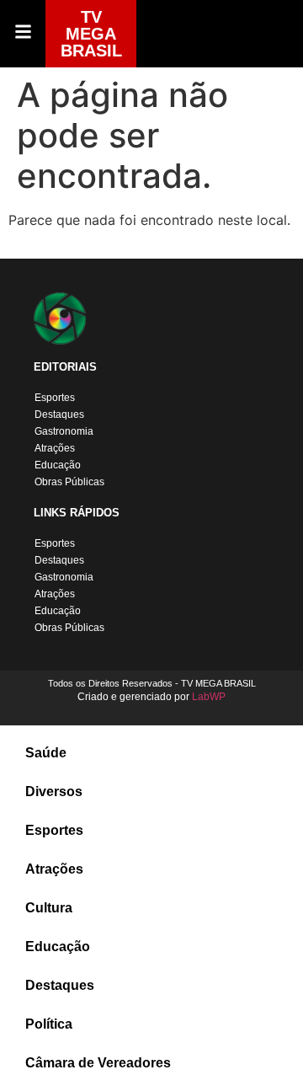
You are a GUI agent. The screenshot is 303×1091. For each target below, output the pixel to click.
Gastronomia (64, 431)
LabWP (209, 697)
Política (48, 1024)
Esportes (55, 398)
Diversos (53, 791)
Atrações (55, 448)
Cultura (48, 908)
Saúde (45, 753)
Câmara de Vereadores (98, 1063)
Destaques (59, 414)
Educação (58, 465)
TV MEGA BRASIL (91, 34)
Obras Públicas (69, 482)
